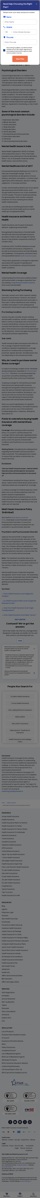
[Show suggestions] (12, 32)
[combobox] (7, 32)
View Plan (20, 59)
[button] (36, 4)
